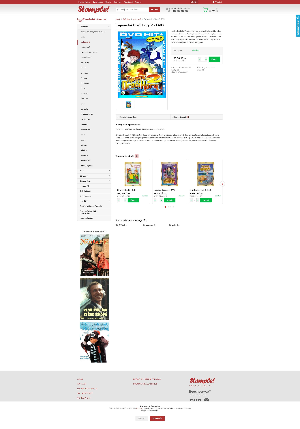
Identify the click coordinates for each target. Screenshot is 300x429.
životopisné (85, 160)
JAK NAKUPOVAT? (85, 393)
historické (85, 83)
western (84, 155)
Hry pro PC (84, 186)
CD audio (84, 176)
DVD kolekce (85, 191)
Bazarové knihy (86, 218)
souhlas (139, 408)
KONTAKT (81, 384)
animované (85, 42)
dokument (85, 63)
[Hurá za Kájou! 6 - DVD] (133, 174)
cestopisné (85, 47)
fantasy (84, 78)
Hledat (154, 9)
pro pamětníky (87, 114)
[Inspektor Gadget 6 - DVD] (205, 174)
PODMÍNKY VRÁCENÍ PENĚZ (145, 384)
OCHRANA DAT (84, 398)
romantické (85, 130)
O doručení (117, 2)
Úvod (118, 19)
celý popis (199, 42)
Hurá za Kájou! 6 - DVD (126, 190)
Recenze (138, 2)
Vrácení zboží (128, 2)
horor (83, 88)
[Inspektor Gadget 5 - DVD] (169, 174)
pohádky (84, 109)
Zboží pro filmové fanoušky (91, 206)
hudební (84, 93)
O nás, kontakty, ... (84, 2)
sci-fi (83, 135)
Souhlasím (157, 418)
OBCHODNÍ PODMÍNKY (87, 388)
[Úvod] (95, 10)
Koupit (214, 59)
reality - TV (85, 119)
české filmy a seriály (89, 52)
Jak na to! (108, 2)
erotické (84, 73)
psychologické (86, 166)
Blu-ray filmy (85, 181)
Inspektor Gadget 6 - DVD (200, 190)
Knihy (82, 171)
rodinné (84, 124)
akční (83, 37)
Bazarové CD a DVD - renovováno (89, 212)
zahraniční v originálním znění (93, 32)
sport (83, 140)
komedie (84, 99)
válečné (84, 150)
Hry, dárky (84, 201)
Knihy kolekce (85, 196)
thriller (84, 145)
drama (83, 68)
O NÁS (80, 379)
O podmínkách (98, 2)
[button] (165, 207)
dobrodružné (86, 57)
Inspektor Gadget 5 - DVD (164, 190)
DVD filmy (84, 27)
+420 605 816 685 (179, 11)
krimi (83, 104)
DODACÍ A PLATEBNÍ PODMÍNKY (147, 379)
